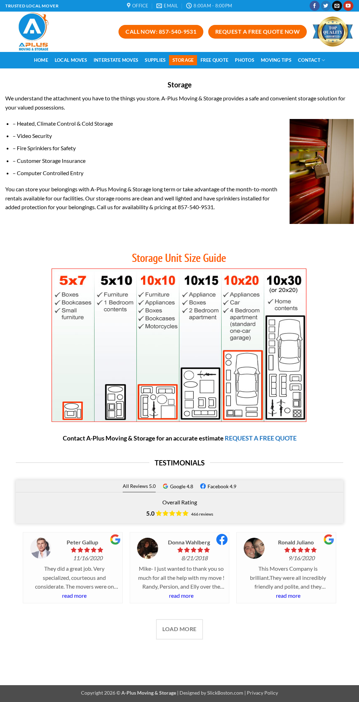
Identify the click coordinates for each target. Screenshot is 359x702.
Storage (183, 60)
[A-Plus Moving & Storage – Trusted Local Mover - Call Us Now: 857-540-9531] (46, 32)
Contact (309, 60)
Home (41, 60)
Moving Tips (276, 60)
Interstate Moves (116, 60)
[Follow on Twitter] (326, 6)
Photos (244, 60)
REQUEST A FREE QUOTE (261, 438)
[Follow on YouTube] (348, 6)
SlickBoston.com (225, 693)
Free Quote (215, 60)
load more (179, 629)
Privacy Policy (262, 693)
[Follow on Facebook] (315, 6)
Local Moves (71, 60)
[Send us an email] (337, 6)
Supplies (155, 60)
